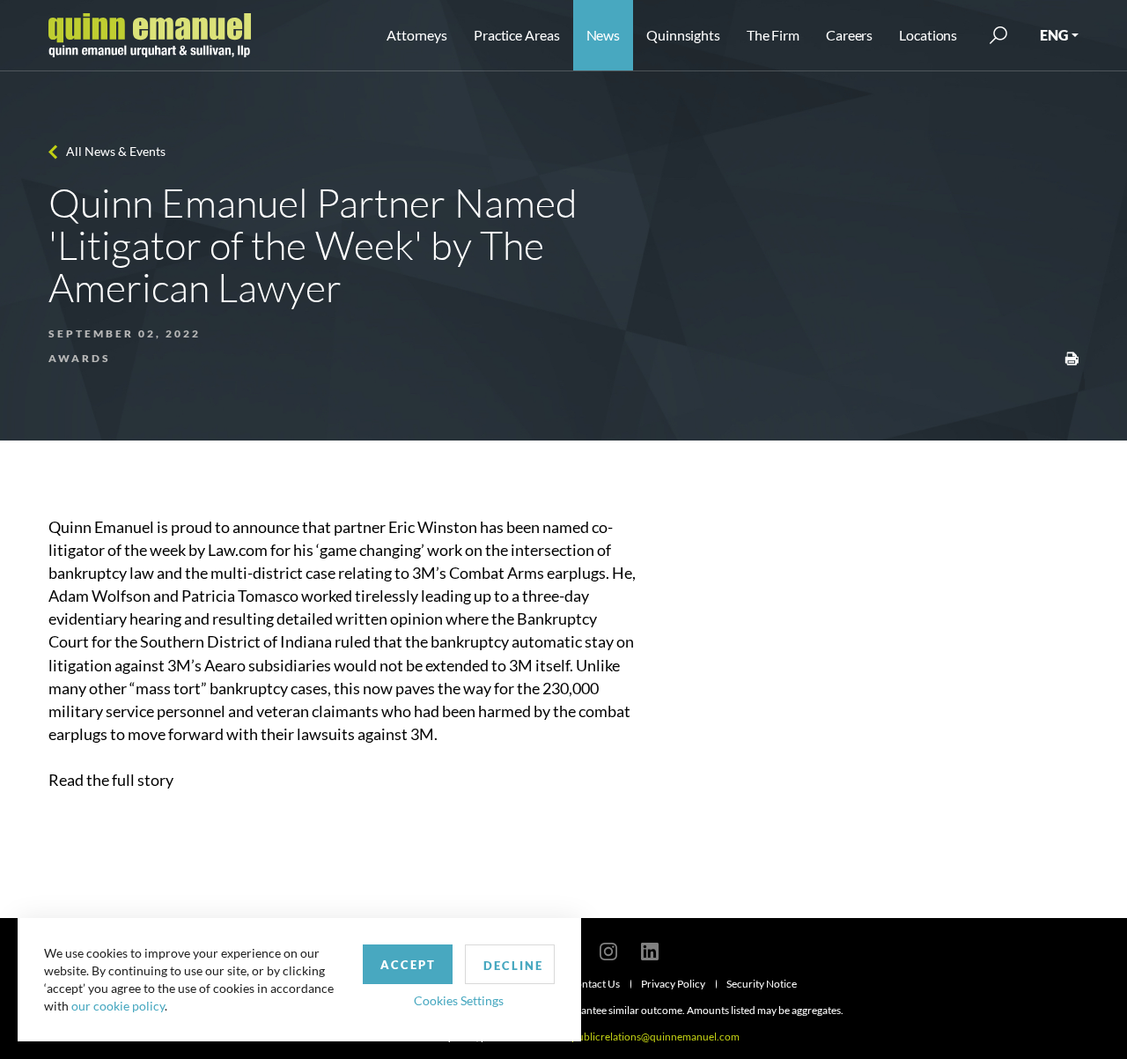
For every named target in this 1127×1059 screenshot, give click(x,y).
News (603, 34)
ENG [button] (1054, 34)
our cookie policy (118, 1005)
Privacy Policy (673, 983)
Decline (513, 966)
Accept (408, 965)
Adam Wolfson (99, 595)
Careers (849, 34)
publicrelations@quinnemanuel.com (655, 1036)
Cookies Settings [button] (459, 1000)
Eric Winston (432, 527)
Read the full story (110, 779)
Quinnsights (683, 34)
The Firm (773, 34)
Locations (928, 34)
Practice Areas (516, 34)
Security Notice (761, 983)
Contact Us (594, 983)
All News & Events (116, 151)
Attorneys (417, 34)
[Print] (1071, 357)
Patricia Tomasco (241, 595)
